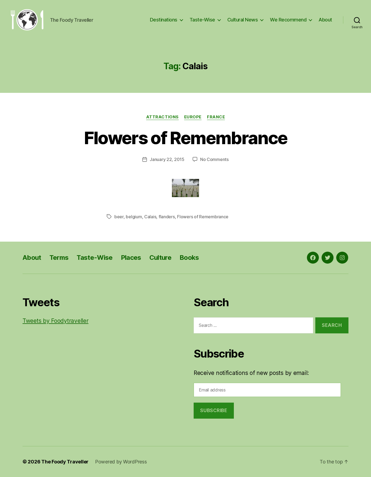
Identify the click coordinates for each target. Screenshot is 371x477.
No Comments (214, 159)
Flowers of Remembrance (185, 137)
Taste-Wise (202, 20)
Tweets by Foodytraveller (56, 320)
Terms (59, 257)
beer (119, 216)
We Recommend (288, 20)
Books (189, 257)
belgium (134, 216)
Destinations (163, 20)
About (325, 20)
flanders (167, 216)
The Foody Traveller (65, 462)
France (216, 117)
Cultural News (242, 20)
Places (131, 257)
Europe (193, 117)
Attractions (162, 117)
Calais (150, 216)
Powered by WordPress (121, 462)
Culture (160, 257)
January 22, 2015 (167, 159)
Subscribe (213, 410)
